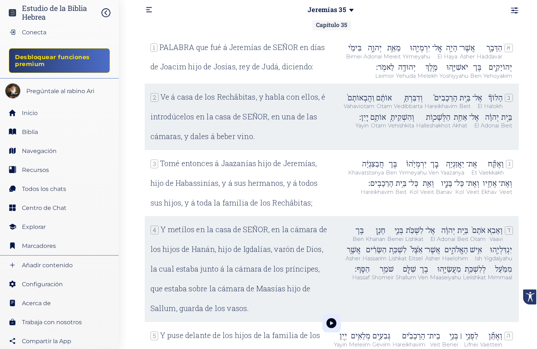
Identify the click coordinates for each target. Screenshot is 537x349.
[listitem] (59, 131)
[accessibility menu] (529, 297)
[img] (109, 12)
